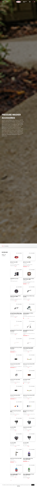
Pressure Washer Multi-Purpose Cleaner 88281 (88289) (15, 474)
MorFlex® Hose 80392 (26, 262)
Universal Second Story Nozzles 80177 (15, 411)
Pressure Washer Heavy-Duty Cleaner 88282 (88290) (28, 459)
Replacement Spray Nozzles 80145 (28, 363)
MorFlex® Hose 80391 (14, 262)
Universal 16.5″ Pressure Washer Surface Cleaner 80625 (28, 279)
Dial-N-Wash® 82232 (26, 379)
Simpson (18, 1)
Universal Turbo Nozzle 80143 (15, 363)
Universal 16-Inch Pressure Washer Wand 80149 (16, 331)
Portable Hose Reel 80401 (27, 427)
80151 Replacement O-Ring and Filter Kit (28, 411)
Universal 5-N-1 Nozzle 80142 (15, 379)
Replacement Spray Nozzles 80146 (28, 395)
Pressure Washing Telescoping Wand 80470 (28, 331)
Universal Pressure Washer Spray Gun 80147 (28, 296)
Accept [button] (33, 484)
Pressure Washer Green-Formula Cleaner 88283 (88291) (28, 474)
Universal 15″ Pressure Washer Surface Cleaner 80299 (15, 296)
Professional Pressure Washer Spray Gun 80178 (28, 313)
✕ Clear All (3, 255)
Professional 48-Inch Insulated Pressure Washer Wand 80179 (28, 348)
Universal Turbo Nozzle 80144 (15, 395)
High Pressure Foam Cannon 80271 (16, 458)
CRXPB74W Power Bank (14, 278)
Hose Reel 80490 (13, 442)
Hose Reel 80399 (13, 427)
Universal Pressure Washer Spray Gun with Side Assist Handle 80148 (16, 313)
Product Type (4, 254)
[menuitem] (35, 2)
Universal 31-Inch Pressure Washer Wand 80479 (16, 348)
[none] (35, 2)
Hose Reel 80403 (26, 442)
